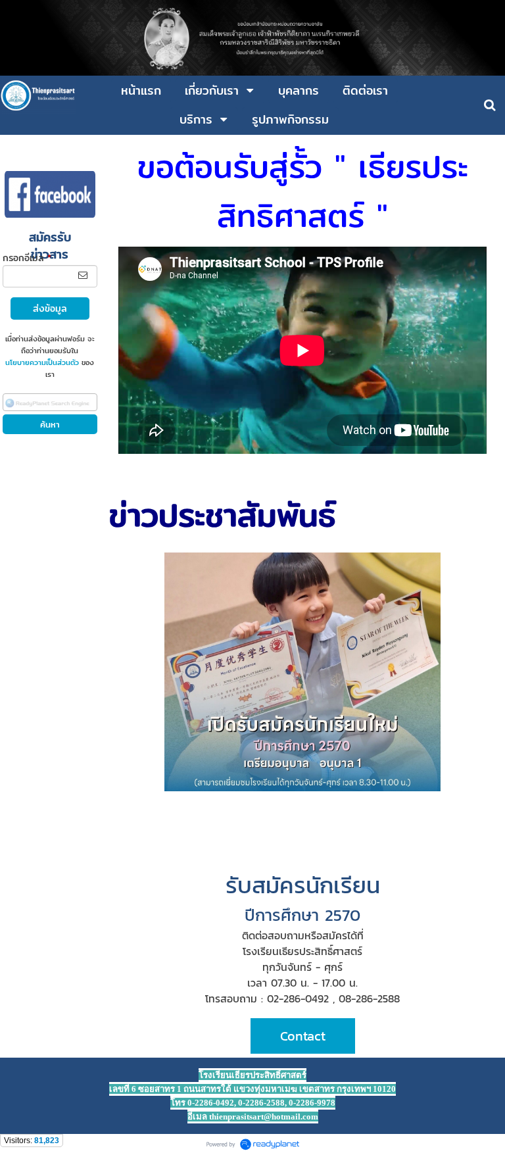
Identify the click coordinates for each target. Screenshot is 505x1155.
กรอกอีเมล (27, 258)
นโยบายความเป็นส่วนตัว (42, 362)
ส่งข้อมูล (50, 308)
